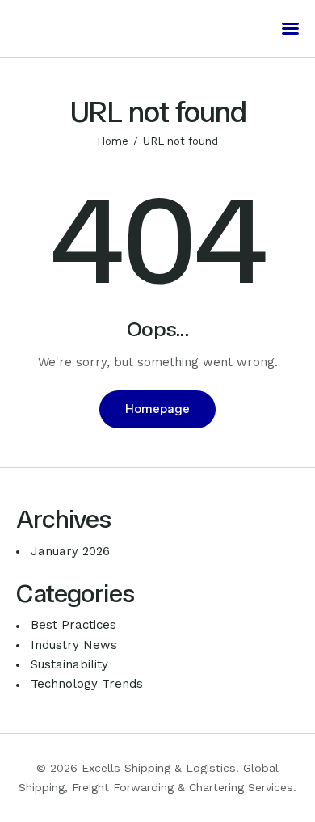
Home (112, 141)
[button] (290, 28)
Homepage (157, 409)
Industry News (74, 645)
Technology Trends (87, 684)
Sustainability (69, 664)
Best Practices (73, 625)
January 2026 (70, 551)
